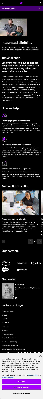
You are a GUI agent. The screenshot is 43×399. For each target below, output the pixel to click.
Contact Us (5, 322)
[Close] (40, 356)
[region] (21, 376)
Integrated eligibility (9, 8)
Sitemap (5, 330)
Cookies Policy (33, 375)
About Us (5, 319)
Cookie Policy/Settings (9, 341)
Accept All (21, 381)
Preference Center (8, 311)
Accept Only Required (21, 387)
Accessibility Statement (10, 345)
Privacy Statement (8, 334)
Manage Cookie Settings (21, 393)
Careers (4, 315)
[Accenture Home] (21, 2)
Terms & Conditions (8, 338)
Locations (5, 326)
